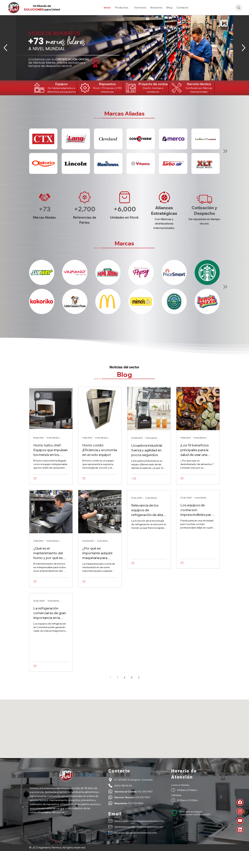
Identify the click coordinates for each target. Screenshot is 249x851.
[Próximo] (243, 47)
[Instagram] (240, 811)
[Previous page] (110, 677)
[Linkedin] (240, 829)
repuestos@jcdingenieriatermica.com (135, 832)
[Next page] (139, 677)
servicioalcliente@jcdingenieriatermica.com (139, 821)
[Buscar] (238, 7)
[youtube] (240, 820)
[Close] (23, 287)
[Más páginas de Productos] (129, 7)
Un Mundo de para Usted (42, 7)
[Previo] (5, 47)
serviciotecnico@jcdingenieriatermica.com (138, 826)
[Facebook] (240, 802)
